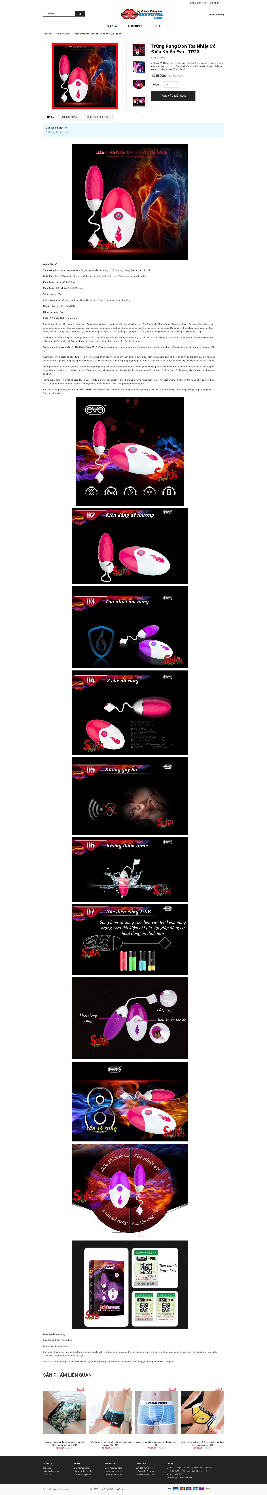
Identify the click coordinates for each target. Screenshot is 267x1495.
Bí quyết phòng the (51, 1471)
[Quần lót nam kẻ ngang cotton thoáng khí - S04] (156, 1412)
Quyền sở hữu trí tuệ (113, 1475)
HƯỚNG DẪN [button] (110, 1464)
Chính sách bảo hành (145, 1475)
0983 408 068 (176, 1474)
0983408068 (201, 3)
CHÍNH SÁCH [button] (141, 1464)
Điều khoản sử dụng (113, 1468)
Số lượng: (155, 84)
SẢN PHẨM (94, 1489)
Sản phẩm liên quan (67, 1375)
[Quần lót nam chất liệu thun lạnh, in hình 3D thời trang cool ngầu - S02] (64, 1412)
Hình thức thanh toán (83, 1471)
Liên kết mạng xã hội (82, 1475)
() (218, 14)
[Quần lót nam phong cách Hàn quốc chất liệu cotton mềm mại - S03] (202, 1412)
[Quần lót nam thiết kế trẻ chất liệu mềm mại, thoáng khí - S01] (110, 1412)
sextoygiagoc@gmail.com (181, 1478)
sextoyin (64, 1489)
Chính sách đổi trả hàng (146, 1471)
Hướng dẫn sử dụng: (58, 132)
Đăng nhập (215, 3)
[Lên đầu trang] (262, 1489)
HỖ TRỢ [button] (77, 1464)
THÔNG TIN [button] (47, 1464)
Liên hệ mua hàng (81, 1468)
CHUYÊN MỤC (107, 1489)
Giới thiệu (47, 1468)
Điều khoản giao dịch (114, 1471)
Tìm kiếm (47, 1475)
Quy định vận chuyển (145, 1468)
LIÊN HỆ (170, 1464)
